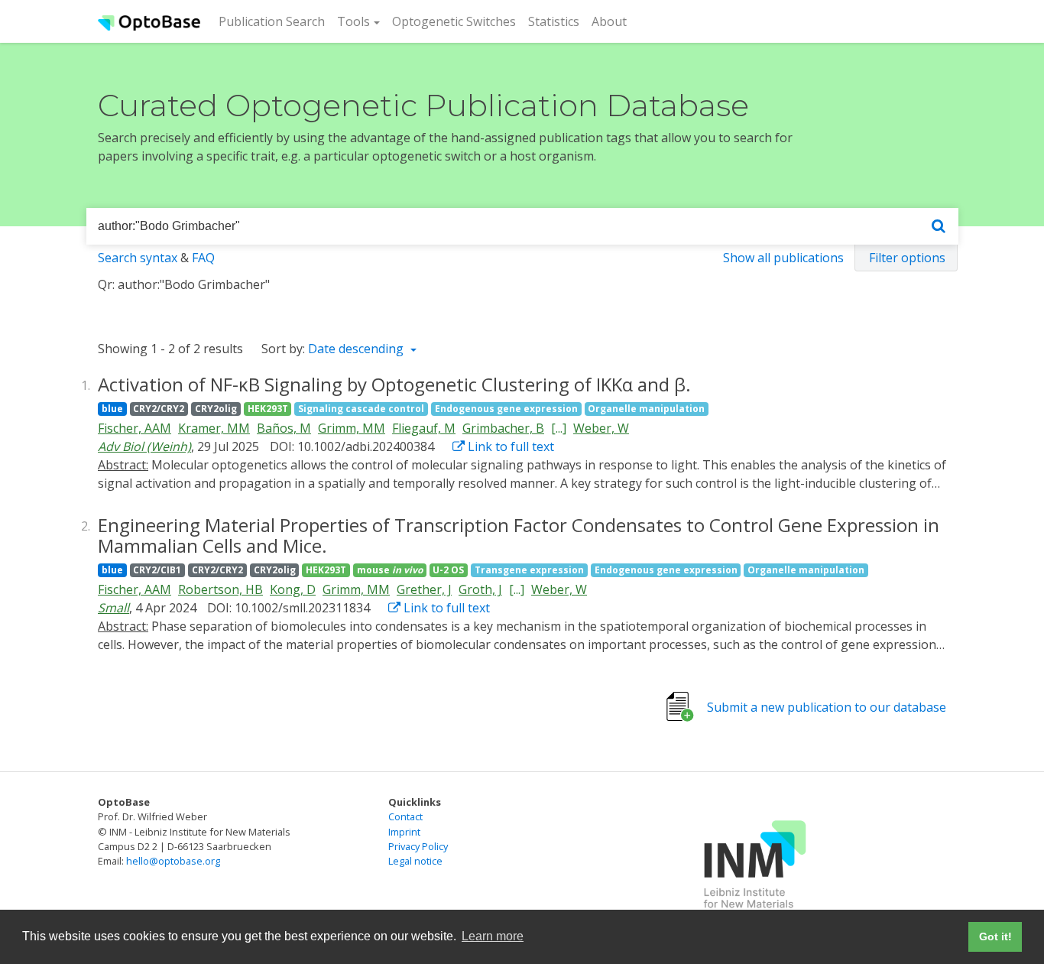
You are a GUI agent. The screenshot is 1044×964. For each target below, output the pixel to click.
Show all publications (783, 257)
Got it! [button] (995, 936)
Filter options (907, 257)
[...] (558, 428)
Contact (405, 816)
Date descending (357, 348)
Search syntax (137, 257)
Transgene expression (529, 569)
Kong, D (293, 589)
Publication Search (275, 21)
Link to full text (509, 446)
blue (112, 408)
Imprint (404, 832)
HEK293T (268, 408)
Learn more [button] (493, 936)
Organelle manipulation (646, 408)
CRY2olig (216, 408)
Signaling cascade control (361, 408)
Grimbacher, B (503, 428)
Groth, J (480, 589)
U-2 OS (448, 569)
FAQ (203, 257)
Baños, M (284, 428)
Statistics (553, 21)
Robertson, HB (220, 589)
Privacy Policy (418, 846)
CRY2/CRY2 (158, 408)
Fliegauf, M (424, 428)
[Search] (938, 226)
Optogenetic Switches (454, 21)
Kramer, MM (214, 428)
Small (113, 607)
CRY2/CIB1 (157, 569)
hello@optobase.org (173, 861)
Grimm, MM (351, 428)
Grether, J (424, 589)
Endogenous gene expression (506, 408)
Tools (353, 21)
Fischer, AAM (134, 428)
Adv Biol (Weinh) (144, 446)
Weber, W (601, 428)
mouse (390, 569)
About (609, 21)
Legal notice (415, 861)
